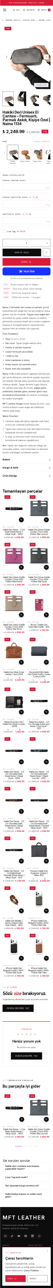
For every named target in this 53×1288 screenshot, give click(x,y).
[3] (31, 1146)
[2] (25, 1146)
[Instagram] (5, 1236)
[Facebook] (25, 1236)
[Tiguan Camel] (25, 152)
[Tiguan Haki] (37, 152)
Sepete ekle (21, 519)
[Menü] (5, 10)
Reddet (33, 1278)
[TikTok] (12, 1236)
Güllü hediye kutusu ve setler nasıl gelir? (23, 1195)
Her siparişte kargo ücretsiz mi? (22, 1185)
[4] (36, 1146)
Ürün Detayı (26, 476)
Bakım (26, 459)
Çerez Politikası (31, 1270)
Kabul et (12, 1278)
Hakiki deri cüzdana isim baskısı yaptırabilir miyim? (22, 1167)
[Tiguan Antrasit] (12, 152)
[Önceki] (5, 152)
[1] (18, 1146)
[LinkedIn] (32, 1236)
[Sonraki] (48, 152)
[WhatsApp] (39, 1236)
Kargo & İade (26, 468)
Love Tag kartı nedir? (16, 1177)
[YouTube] (18, 1236)
